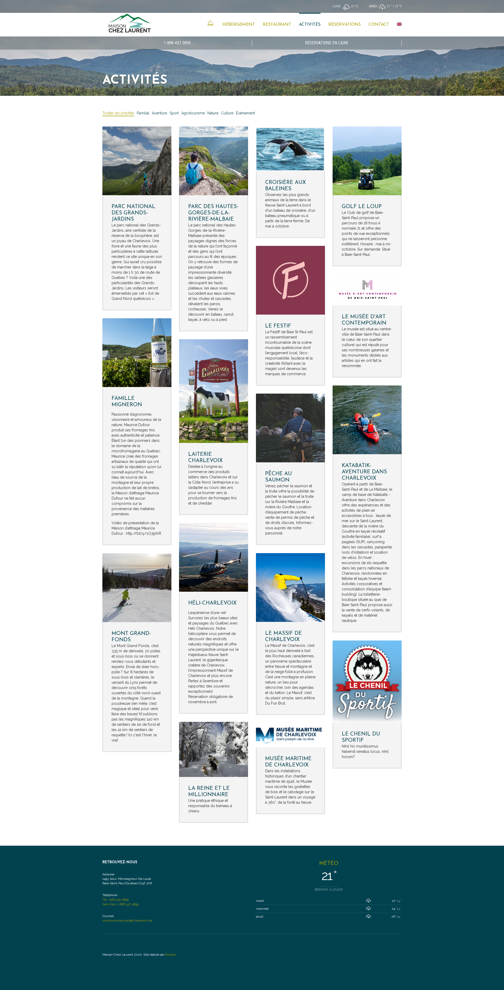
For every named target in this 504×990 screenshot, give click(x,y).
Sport (174, 113)
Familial (143, 113)
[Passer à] (399, 24)
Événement (245, 113)
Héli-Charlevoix (212, 603)
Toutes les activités (118, 113)
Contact (379, 25)
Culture (227, 113)
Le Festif (278, 326)
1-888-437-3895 (177, 42)
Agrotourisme (193, 113)
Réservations (344, 25)
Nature (212, 113)
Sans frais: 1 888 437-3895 (120, 904)
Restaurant (277, 25)
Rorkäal (170, 954)
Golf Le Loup (362, 206)
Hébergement (238, 25)
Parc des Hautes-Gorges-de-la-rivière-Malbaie (213, 213)
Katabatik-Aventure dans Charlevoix (364, 472)
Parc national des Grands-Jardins (133, 213)
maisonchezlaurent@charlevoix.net (127, 920)
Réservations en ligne (326, 42)
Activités (310, 25)
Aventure (159, 113)
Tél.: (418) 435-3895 (115, 899)
